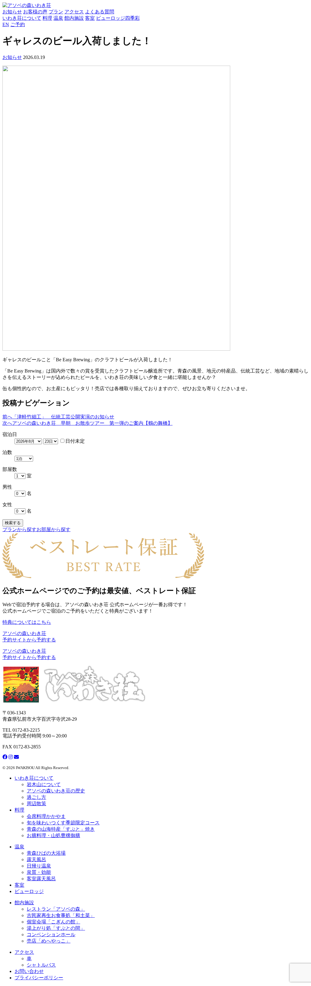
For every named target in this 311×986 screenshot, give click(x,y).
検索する (13, 522)
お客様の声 (35, 11)
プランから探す (19, 529)
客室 (90, 18)
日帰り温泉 (39, 865)
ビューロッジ (29, 891)
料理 (47, 18)
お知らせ (12, 11)
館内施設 (74, 18)
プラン (56, 11)
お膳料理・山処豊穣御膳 (53, 835)
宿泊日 (9, 434)
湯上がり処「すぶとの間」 (56, 928)
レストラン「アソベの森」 (56, 909)
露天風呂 (36, 859)
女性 (7, 504)
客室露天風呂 (41, 878)
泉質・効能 (39, 872)
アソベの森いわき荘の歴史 (56, 790)
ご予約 (17, 24)
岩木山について (44, 784)
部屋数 (9, 469)
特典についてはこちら (26, 622)
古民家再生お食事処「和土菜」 (61, 915)
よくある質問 (99, 11)
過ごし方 (36, 797)
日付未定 (75, 441)
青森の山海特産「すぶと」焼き (61, 829)
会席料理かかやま (46, 816)
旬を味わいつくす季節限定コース (63, 822)
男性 (7, 487)
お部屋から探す (53, 529)
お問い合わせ (29, 971)
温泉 (58, 18)
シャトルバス (41, 964)
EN (5, 24)
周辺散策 (36, 803)
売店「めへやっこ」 (48, 940)
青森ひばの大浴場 (46, 853)
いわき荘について (21, 18)
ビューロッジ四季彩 (118, 18)
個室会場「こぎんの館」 (53, 921)
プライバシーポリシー (39, 977)
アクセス (74, 11)
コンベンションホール (51, 934)
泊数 (7, 452)
